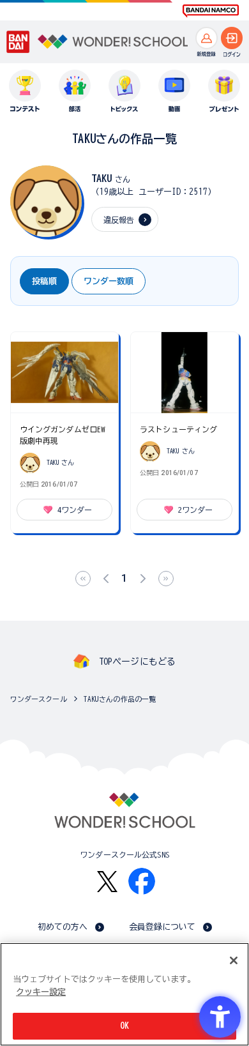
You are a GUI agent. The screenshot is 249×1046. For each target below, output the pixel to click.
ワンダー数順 (108, 281)
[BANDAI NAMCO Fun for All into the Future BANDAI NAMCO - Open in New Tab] (211, 10)
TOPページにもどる (137, 661)
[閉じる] (234, 960)
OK (124, 1026)
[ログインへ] (232, 38)
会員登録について (162, 927)
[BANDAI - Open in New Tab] (18, 42)
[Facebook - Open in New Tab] (141, 881)
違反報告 (119, 220)
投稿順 (44, 281)
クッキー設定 (41, 992)
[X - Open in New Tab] (107, 881)
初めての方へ (63, 927)
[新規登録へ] (206, 38)
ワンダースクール (38, 698)
